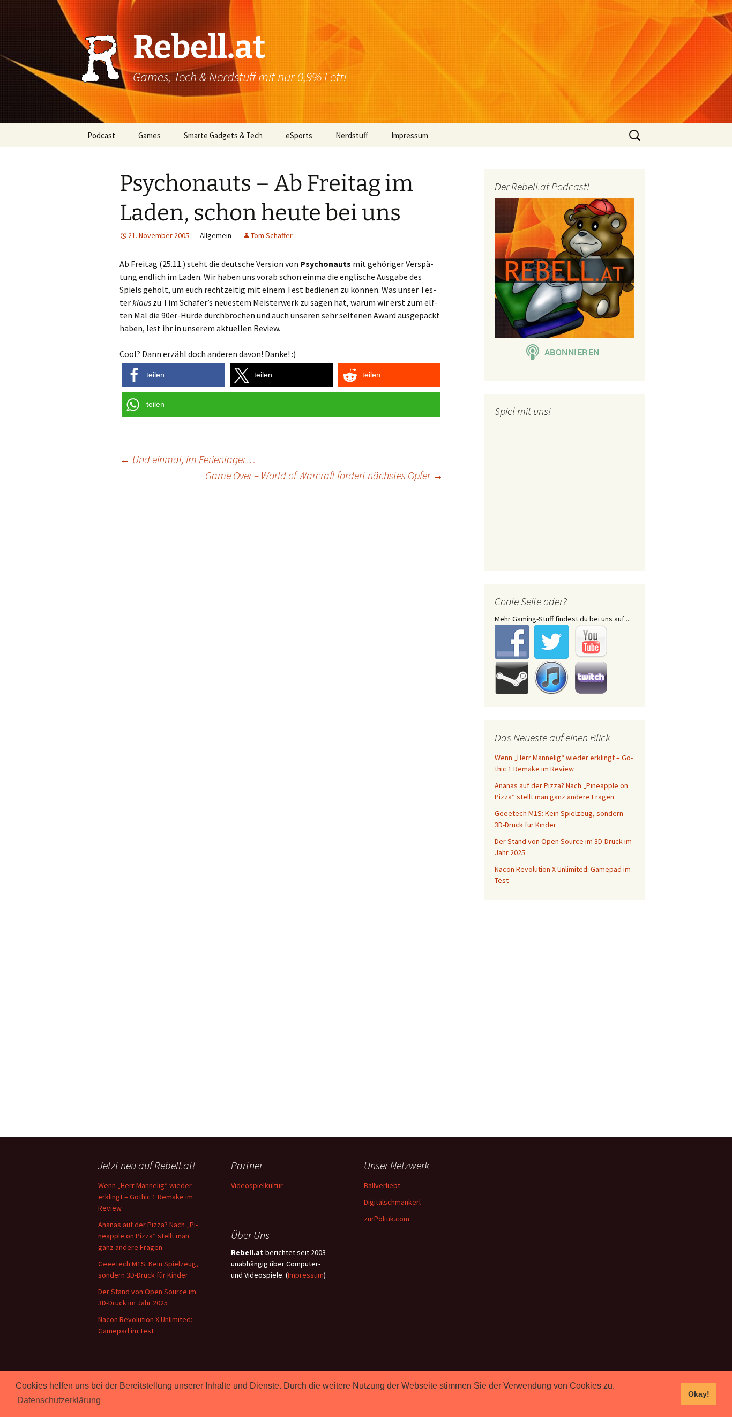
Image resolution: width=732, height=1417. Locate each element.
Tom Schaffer (272, 235)
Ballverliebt (382, 1185)
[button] (173, 375)
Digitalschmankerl (392, 1202)
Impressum (409, 135)
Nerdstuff (351, 135)
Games (149, 135)
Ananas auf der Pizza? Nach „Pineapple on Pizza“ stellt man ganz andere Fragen (148, 1236)
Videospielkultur (257, 1185)
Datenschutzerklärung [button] (59, 1400)
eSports (299, 135)
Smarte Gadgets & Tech (223, 135)
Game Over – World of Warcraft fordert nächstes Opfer (324, 475)
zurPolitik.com (386, 1218)
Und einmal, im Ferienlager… (187, 459)
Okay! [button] (698, 1394)
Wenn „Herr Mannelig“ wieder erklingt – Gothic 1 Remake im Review (145, 1197)
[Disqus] (366, 628)
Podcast (101, 135)
